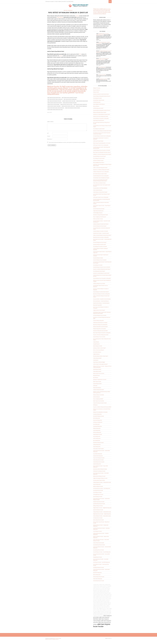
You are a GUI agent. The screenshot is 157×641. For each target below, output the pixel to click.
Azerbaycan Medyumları (97, 422)
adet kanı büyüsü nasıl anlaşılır (55, 99)
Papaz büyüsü (60, 17)
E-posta (48, 136)
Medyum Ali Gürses (48, 639)
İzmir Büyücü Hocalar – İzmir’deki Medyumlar (101, 562)
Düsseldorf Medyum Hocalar (98, 416)
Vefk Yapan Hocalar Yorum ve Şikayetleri (100, 145)
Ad (48, 133)
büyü (80, 54)
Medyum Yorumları (68, 10)
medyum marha (96, 585)
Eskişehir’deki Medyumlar (98, 455)
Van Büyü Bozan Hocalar (97, 517)
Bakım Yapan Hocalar (97, 381)
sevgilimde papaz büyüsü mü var (55, 109)
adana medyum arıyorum (98, 597)
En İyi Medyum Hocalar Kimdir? (99, 128)
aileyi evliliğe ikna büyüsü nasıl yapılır (102, 611)
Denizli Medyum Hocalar (97, 496)
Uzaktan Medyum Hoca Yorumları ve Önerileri (101, 150)
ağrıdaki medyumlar (103, 604)
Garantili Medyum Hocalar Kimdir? (99, 156)
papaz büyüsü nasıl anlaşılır (80, 104)
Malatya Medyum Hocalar (98, 505)
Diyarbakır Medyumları (97, 572)
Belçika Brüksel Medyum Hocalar (99, 476)
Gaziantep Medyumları (97, 426)
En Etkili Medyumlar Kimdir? (98, 108)
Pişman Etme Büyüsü (97, 387)
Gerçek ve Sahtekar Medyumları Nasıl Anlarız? (101, 269)
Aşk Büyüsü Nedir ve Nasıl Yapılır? (99, 348)
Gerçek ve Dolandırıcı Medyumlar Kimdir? (100, 334)
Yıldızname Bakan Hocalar (98, 218)
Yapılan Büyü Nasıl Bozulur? (98, 210)
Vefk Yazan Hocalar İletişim (98, 141)
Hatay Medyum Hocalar (97, 434)
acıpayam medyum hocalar (98, 594)
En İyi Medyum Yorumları (97, 265)
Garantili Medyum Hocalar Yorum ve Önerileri (101, 267)
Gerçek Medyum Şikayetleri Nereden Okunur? (101, 96)
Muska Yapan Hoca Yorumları (98, 373)
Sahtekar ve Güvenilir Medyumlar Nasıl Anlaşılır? (102, 154)
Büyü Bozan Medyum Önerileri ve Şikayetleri (101, 293)
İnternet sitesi (49, 139)
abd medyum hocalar (107, 593)
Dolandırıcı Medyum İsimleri (98, 160)
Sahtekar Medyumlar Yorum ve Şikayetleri (101, 171)
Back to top (108, 638)
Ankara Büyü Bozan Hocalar (98, 459)
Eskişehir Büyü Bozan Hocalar (98, 501)
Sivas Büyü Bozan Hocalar (98, 490)
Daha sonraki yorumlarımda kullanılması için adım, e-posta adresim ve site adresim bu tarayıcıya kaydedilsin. (67, 142)
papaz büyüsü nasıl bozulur (68, 106)
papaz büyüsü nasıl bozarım (54, 106)
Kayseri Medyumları (97, 484)
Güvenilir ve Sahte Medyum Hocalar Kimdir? (101, 273)
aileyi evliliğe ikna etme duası (102, 614)
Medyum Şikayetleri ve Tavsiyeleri (99, 328)
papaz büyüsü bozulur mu (66, 104)
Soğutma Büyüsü (96, 354)
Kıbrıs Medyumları (102, 67)
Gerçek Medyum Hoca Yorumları (99, 336)
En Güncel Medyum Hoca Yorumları (99, 315)
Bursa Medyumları (96, 440)
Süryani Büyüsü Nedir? (97, 383)
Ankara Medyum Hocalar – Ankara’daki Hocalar (102, 515)
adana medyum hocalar (100, 598)
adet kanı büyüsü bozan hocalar (69, 97)
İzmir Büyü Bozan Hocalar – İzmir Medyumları (101, 488)
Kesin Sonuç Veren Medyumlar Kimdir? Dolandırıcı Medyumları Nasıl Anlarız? (100, 180)
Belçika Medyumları (96, 428)
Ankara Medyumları (97, 438)
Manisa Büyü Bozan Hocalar (98, 519)
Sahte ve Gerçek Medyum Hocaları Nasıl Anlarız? (102, 59)
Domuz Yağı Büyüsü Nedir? (98, 398)
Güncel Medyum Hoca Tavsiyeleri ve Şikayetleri (102, 278)
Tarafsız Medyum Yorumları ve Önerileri (100, 231)
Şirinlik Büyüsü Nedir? (97, 369)
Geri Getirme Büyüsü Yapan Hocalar (100, 173)
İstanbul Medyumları (97, 463)
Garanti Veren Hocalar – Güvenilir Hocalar (101, 233)
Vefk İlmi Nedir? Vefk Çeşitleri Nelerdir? (100, 364)
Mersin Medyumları (96, 574)
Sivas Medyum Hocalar (97, 531)
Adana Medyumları (96, 446)
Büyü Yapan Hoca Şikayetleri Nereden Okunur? (102, 152)
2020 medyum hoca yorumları (98, 588)
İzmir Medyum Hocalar (97, 492)
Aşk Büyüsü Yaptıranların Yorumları (99, 379)
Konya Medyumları (96, 436)
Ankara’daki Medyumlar (97, 578)
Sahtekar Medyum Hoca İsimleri (99, 283)
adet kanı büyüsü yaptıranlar (101, 602)
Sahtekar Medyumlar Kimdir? (98, 389)
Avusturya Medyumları (97, 414)
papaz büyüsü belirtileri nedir (55, 102)
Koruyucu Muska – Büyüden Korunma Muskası (102, 299)
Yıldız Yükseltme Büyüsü (97, 190)
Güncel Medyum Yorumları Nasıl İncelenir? (101, 291)
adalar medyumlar (96, 595)
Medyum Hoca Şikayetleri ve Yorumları (100, 412)
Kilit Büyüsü (95, 404)
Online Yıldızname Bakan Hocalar (99, 182)
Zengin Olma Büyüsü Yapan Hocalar (100, 402)
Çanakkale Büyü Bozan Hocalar (99, 503)
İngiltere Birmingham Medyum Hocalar (100, 478)
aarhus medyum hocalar (97, 593)
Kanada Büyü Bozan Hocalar (98, 549)
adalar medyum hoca (107, 594)
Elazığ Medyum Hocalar (97, 557)
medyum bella (96, 584)
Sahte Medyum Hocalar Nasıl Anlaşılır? (100, 192)
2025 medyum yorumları (101, 590)
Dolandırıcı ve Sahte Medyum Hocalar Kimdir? (101, 114)
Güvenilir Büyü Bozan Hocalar (98, 208)
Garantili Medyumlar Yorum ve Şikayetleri (101, 175)
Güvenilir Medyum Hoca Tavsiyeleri (99, 259)
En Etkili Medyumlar (96, 102)
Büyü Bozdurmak (96, 375)
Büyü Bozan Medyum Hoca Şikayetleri (100, 324)
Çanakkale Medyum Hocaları (98, 567)
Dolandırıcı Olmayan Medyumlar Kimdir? (100, 214)
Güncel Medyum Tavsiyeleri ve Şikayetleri (101, 118)
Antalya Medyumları (97, 444)
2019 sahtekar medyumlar (105, 587)
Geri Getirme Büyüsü (97, 352)
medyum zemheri (103, 585)
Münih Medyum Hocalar (97, 346)
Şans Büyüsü (95, 377)
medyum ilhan (107, 584)
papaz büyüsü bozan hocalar (69, 102)
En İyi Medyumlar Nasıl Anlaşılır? (99, 271)
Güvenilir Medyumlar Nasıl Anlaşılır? (99, 226)
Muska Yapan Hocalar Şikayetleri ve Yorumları (101, 143)
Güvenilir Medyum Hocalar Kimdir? (99, 244)
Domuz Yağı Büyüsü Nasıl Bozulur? (99, 216)
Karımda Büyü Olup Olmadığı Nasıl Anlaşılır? (101, 177)
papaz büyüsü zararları (81, 106)
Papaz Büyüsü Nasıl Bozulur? (98, 120)
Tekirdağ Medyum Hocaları (98, 494)
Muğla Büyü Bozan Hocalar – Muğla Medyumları (102, 34)
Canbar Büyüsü (96, 341)
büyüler (60, 55)
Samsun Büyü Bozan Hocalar (98, 542)
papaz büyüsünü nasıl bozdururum (56, 107)
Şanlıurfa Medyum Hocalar (98, 509)
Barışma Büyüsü (96, 106)
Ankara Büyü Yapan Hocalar (98, 448)
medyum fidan (102, 584)
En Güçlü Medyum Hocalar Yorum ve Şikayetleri (102, 135)
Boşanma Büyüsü (96, 90)
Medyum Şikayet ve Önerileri (98, 394)
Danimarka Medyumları (97, 420)
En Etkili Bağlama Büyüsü (97, 212)
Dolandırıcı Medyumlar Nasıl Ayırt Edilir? (100, 330)
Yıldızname (95, 385)
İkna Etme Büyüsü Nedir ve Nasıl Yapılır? (100, 356)
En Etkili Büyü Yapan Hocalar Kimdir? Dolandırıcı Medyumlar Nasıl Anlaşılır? (102, 313)
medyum (77, 15)
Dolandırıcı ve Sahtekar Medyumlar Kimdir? (101, 169)
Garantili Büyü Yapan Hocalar (98, 100)
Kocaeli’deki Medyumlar (97, 453)
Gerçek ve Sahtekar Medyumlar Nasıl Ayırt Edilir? (102, 406)
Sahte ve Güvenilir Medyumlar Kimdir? (100, 167)
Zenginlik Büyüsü (96, 343)
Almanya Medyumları (97, 432)
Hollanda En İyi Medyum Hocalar (99, 471)
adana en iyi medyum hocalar (105, 595)
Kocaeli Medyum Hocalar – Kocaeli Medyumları (102, 551)
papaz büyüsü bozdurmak (53, 104)
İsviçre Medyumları (96, 430)
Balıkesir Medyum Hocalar (98, 486)
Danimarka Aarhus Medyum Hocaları (100, 469)
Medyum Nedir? (96, 92)
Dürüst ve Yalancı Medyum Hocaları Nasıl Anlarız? (102, 130)
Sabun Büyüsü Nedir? (97, 371)
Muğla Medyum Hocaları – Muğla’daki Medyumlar (102, 507)
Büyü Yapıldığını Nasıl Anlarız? (98, 162)
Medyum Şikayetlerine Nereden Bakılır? (100, 326)
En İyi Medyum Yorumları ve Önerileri (100, 246)
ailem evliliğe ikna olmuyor (101, 608)
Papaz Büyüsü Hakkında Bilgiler (99, 362)
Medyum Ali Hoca (55, 639)
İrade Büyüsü (95, 360)
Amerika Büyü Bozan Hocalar (98, 580)
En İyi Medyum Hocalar (97, 98)
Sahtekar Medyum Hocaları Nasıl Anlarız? (100, 224)
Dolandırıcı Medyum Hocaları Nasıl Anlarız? (101, 94)
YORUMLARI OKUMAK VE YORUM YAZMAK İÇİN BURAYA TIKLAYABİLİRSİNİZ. (59, 1)
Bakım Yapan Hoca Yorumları (98, 400)
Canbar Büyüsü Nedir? (97, 358)
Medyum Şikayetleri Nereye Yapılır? (99, 112)
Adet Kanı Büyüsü (96, 396)
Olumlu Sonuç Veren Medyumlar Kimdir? (100, 116)
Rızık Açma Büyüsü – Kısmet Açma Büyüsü (101, 301)
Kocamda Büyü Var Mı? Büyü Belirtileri (100, 188)
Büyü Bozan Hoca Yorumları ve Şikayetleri (101, 237)
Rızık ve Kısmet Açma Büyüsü (98, 350)
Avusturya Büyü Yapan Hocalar (99, 480)
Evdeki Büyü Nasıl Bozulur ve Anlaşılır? (100, 322)
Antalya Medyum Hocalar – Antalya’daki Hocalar (102, 482)
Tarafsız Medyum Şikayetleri (98, 320)
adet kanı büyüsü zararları (70, 99)
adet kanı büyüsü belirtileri (54, 97)
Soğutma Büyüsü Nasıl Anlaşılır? (99, 310)
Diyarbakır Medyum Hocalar (98, 442)
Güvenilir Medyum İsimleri (98, 257)
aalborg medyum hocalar (104, 591)
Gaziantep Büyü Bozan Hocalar (99, 544)
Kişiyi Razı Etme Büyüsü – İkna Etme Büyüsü (101, 303)
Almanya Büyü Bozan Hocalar (98, 576)
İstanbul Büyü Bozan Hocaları (98, 461)
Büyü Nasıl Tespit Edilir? (97, 305)
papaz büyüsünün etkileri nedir (72, 107)
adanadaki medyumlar (101, 600)
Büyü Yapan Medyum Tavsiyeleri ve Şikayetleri (102, 332)
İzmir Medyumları (96, 424)
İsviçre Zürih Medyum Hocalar (98, 457)
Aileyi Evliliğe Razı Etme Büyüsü (99, 104)
